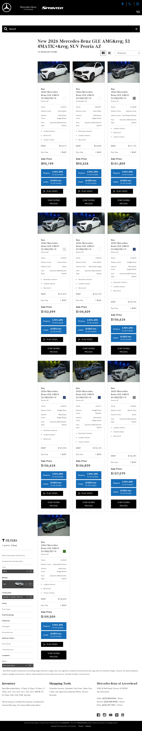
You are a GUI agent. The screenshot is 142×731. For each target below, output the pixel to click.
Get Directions (103, 692)
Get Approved (61, 692)
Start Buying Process (54, 202)
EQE (12, 695)
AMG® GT (39, 692)
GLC (23, 692)
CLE (9, 692)
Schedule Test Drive (73, 688)
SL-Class (5, 695)
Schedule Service (56, 688)
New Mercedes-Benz (11, 688)
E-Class (31, 688)
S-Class (39, 688)
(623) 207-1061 (109, 705)
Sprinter (27, 695)
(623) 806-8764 (109, 698)
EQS (16, 695)
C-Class (24, 688)
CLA (13, 692)
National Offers (74, 692)
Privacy (80, 726)
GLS (32, 692)
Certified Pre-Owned (23, 702)
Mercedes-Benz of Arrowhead (117, 683)
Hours (120, 698)
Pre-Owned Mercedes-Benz (28, 705)
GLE (27, 692)
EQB (21, 695)
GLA (18, 692)
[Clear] (14, 545)
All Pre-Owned (8, 702)
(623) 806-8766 (110, 702)
